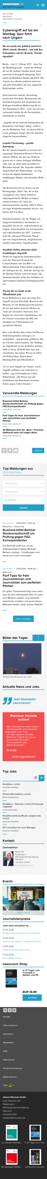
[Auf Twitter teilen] (10, 450)
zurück (38, 450)
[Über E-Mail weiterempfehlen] (15, 450)
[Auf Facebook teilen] (4, 450)
